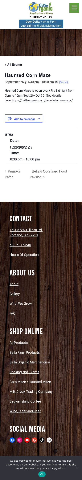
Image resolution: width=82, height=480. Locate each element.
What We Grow (21, 304)
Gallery (15, 294)
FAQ (12, 313)
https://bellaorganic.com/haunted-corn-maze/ (42, 100)
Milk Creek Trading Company (31, 392)
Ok (42, 474)
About (14, 284)
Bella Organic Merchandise (30, 362)
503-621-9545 (20, 245)
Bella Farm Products (25, 352)
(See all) (63, 82)
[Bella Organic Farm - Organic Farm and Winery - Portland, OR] (41, 8)
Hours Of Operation (24, 255)
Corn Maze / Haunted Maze (30, 382)
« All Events (13, 64)
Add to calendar (24, 119)
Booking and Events (24, 372)
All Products (19, 343)
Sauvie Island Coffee (25, 401)
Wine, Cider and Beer (25, 411)
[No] (77, 468)
